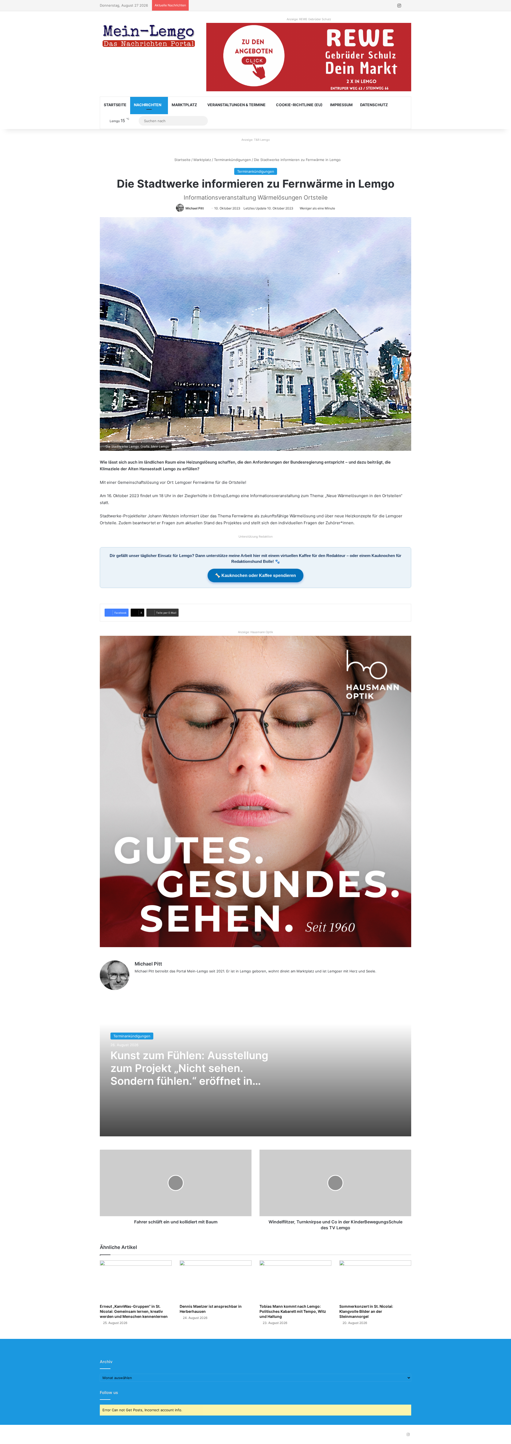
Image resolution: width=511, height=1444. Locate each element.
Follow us (109, 1392)
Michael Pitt (195, 208)
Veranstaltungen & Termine (236, 104)
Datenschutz (374, 104)
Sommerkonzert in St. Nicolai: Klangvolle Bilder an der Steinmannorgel (366, 1311)
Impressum (341, 104)
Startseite (115, 104)
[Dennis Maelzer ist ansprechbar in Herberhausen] (216, 1280)
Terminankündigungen (232, 160)
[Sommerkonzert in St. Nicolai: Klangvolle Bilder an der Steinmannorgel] (375, 1280)
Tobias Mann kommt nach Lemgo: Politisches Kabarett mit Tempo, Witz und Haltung (292, 1311)
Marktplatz (184, 104)
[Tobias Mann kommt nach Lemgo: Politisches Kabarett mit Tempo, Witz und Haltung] (295, 1280)
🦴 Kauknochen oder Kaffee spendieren (255, 575)
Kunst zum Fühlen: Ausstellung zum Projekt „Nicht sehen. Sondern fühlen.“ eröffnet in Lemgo (189, 1074)
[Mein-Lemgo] (149, 37)
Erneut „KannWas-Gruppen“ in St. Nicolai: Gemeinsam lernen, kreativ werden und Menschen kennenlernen (134, 1311)
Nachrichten (147, 104)
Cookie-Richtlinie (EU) (299, 104)
